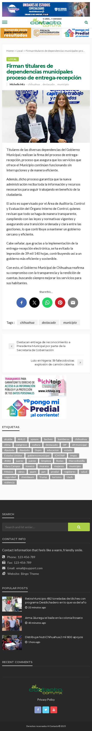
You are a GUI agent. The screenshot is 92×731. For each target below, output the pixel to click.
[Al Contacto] (46, 689)
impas (73, 455)
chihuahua (34, 84)
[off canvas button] (4, 22)
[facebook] (37, 709)
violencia (9, 482)
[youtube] (53, 709)
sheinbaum (27, 477)
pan (44, 471)
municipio (63, 84)
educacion (53, 450)
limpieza (46, 460)
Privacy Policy (46, 699)
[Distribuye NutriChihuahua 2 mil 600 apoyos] (12, 642)
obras (21, 471)
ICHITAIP (60, 455)
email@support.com (29, 568)
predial (55, 471)
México (8, 471)
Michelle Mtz (17, 84)
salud (84, 471)
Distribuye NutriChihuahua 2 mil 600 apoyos (54, 637)
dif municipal (79, 444)
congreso (21, 444)
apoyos (35, 439)
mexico (30, 466)
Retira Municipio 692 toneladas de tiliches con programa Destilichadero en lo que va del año (55, 600)
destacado (49, 84)
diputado (24, 450)
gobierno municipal (38, 455)
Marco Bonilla (77, 460)
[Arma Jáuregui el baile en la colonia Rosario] (12, 623)
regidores (70, 471)
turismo (56, 477)
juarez (19, 460)
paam (33, 471)
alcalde (8, 439)
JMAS (7, 460)
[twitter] (45, 709)
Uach (70, 477)
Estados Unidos (13, 455)
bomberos (64, 439)
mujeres (59, 466)
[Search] (86, 22)
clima (7, 444)
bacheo (48, 439)
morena (44, 466)
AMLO (21, 439)
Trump (43, 477)
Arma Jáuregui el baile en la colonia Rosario (54, 617)
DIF (65, 444)
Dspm (38, 450)
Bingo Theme (30, 573)
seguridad (10, 477)
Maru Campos (12, 466)
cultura (36, 444)
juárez (32, 460)
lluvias (60, 460)
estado (68, 450)
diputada (9, 450)
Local (13, 59)
